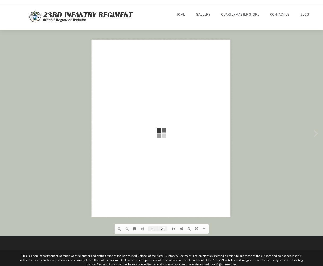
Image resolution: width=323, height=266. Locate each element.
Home (180, 14)
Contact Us (279, 14)
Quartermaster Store (240, 14)
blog (304, 14)
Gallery (203, 14)
